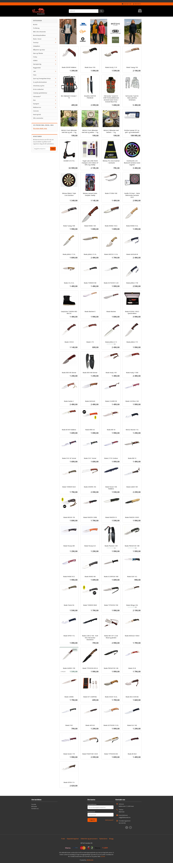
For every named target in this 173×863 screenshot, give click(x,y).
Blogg (111, 839)
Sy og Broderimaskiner (40, 82)
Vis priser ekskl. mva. (40, 128)
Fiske (34, 75)
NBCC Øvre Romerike (39, 32)
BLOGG (35, 24)
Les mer (103, 856)
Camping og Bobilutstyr (40, 93)
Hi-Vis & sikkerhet (38, 89)
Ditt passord (91, 812)
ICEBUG (35, 60)
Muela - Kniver (37, 39)
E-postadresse (92, 804)
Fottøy (35, 57)
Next (140, 31)
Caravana (36, 111)
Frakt (63, 839)
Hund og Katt (37, 114)
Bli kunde (34, 806)
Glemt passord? (109, 820)
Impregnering (37, 64)
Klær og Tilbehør (38, 53)
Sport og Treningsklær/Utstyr (42, 78)
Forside (33, 804)
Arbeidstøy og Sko (38, 86)
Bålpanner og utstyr (39, 50)
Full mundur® (37, 96)
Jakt (34, 71)
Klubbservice (37, 107)
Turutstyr (36, 42)
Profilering (36, 28)
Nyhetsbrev (103, 839)
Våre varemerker (38, 118)
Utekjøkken (36, 46)
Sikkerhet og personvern (89, 839)
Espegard (36, 104)
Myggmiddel (37, 68)
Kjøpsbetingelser (73, 839)
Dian (34, 100)
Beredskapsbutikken (39, 35)
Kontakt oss (35, 808)
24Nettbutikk (89, 860)
